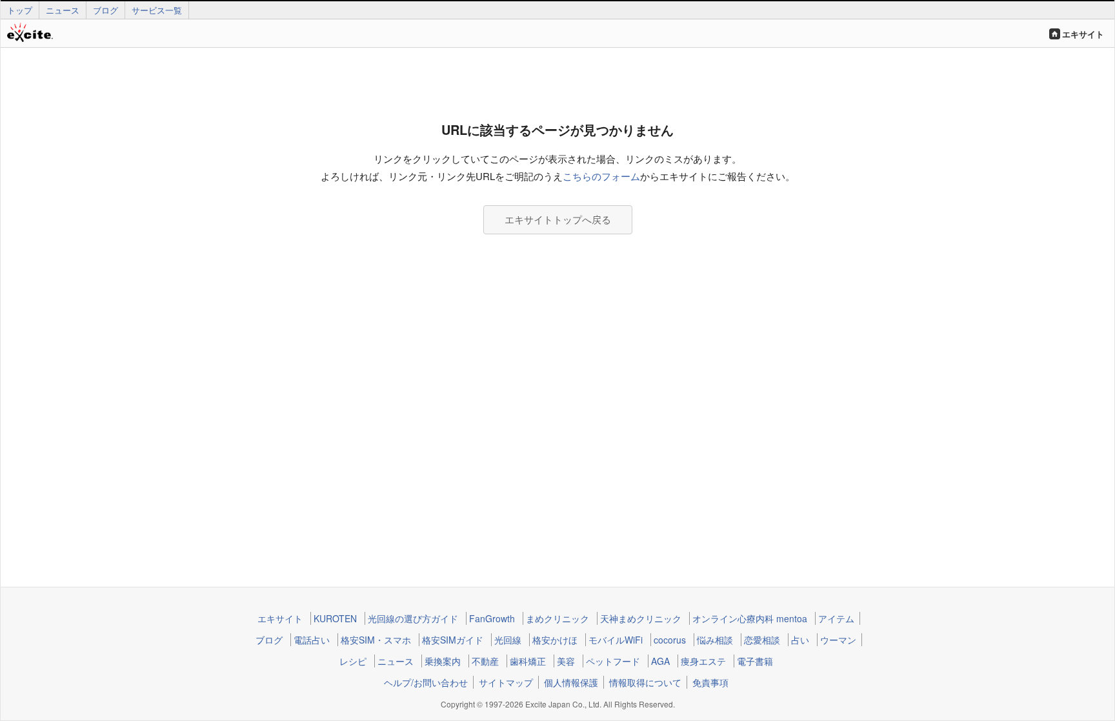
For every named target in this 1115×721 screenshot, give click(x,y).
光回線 (507, 639)
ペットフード (613, 661)
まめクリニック (557, 618)
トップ (19, 10)
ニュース (62, 10)
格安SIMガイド (452, 639)
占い (800, 639)
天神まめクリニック (640, 618)
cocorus (670, 639)
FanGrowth (492, 618)
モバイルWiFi (615, 639)
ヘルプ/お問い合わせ (426, 682)
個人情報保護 (571, 682)
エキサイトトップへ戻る (558, 219)
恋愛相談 (762, 639)
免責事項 (710, 682)
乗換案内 (443, 661)
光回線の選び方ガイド (413, 618)
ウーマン (838, 639)
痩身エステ (703, 661)
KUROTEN (335, 618)
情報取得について (645, 682)
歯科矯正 (528, 661)
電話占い (312, 639)
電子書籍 (755, 661)
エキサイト (1083, 34)
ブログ (105, 10)
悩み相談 (715, 639)
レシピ (353, 661)
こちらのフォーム (601, 176)
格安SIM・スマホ (376, 639)
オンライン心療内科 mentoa (749, 618)
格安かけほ (555, 639)
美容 (566, 661)
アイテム (836, 618)
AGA (660, 661)
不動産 (485, 661)
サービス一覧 (157, 10)
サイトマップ (506, 682)
